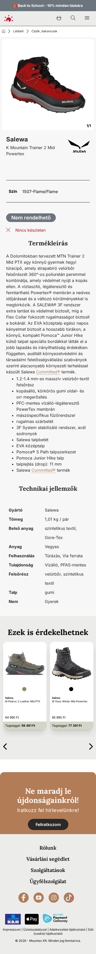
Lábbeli (18, 31)
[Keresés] (73, 18)
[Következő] (91, 745)
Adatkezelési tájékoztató (67, 929)
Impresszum (12, 929)
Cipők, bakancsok (44, 31)
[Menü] (87, 18)
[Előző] (5, 745)
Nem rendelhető (31, 218)
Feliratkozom (48, 824)
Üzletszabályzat (35, 929)
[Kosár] (59, 18)
